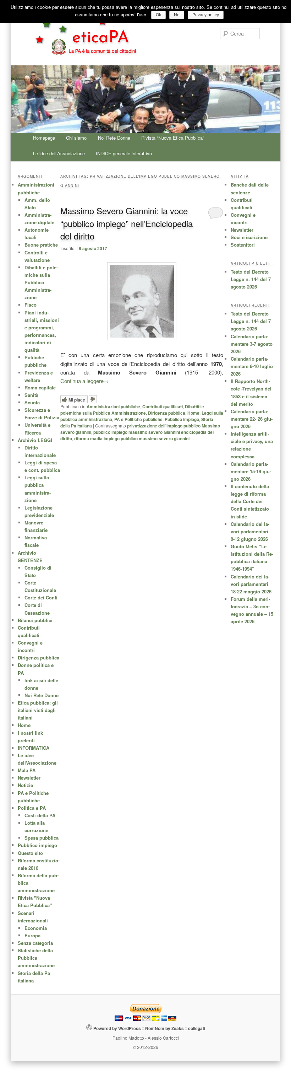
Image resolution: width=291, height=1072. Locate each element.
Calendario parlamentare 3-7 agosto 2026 (252, 344)
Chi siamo (76, 137)
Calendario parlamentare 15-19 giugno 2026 (251, 471)
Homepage (44, 137)
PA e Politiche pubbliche (138, 419)
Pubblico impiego (182, 419)
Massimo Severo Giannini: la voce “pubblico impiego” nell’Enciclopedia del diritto (126, 223)
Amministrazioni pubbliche (113, 406)
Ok (158, 14)
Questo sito (30, 853)
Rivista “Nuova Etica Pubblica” (172, 137)
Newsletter (242, 229)
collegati (196, 1028)
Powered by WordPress (117, 1028)
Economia (35, 928)
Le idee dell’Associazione (59, 153)
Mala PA (26, 770)
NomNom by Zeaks (164, 1028)
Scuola (32, 402)
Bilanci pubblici (35, 620)
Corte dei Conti (40, 597)
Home (193, 413)
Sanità (31, 395)
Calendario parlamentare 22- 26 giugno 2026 (252, 419)
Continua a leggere (84, 380)
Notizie (25, 785)
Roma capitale (40, 387)
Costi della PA (39, 815)
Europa (32, 935)
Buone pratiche (41, 244)
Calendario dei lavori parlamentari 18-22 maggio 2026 (251, 584)
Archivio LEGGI (35, 440)
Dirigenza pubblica (166, 413)
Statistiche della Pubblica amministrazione (36, 958)
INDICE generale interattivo (124, 153)
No (177, 14)
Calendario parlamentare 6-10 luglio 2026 (252, 366)
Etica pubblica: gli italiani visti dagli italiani (38, 710)
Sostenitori (243, 244)
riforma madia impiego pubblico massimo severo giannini (132, 438)
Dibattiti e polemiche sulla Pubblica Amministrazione (132, 409)
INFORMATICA (33, 747)
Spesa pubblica (41, 837)
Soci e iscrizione (249, 237)
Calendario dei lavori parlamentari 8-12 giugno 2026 (250, 531)
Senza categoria (35, 942)
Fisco (30, 304)
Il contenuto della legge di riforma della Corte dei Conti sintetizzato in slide (250, 501)
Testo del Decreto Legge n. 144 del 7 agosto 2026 (251, 279)
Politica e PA (32, 807)
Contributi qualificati (162, 406)
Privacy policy (205, 14)
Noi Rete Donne (114, 137)
